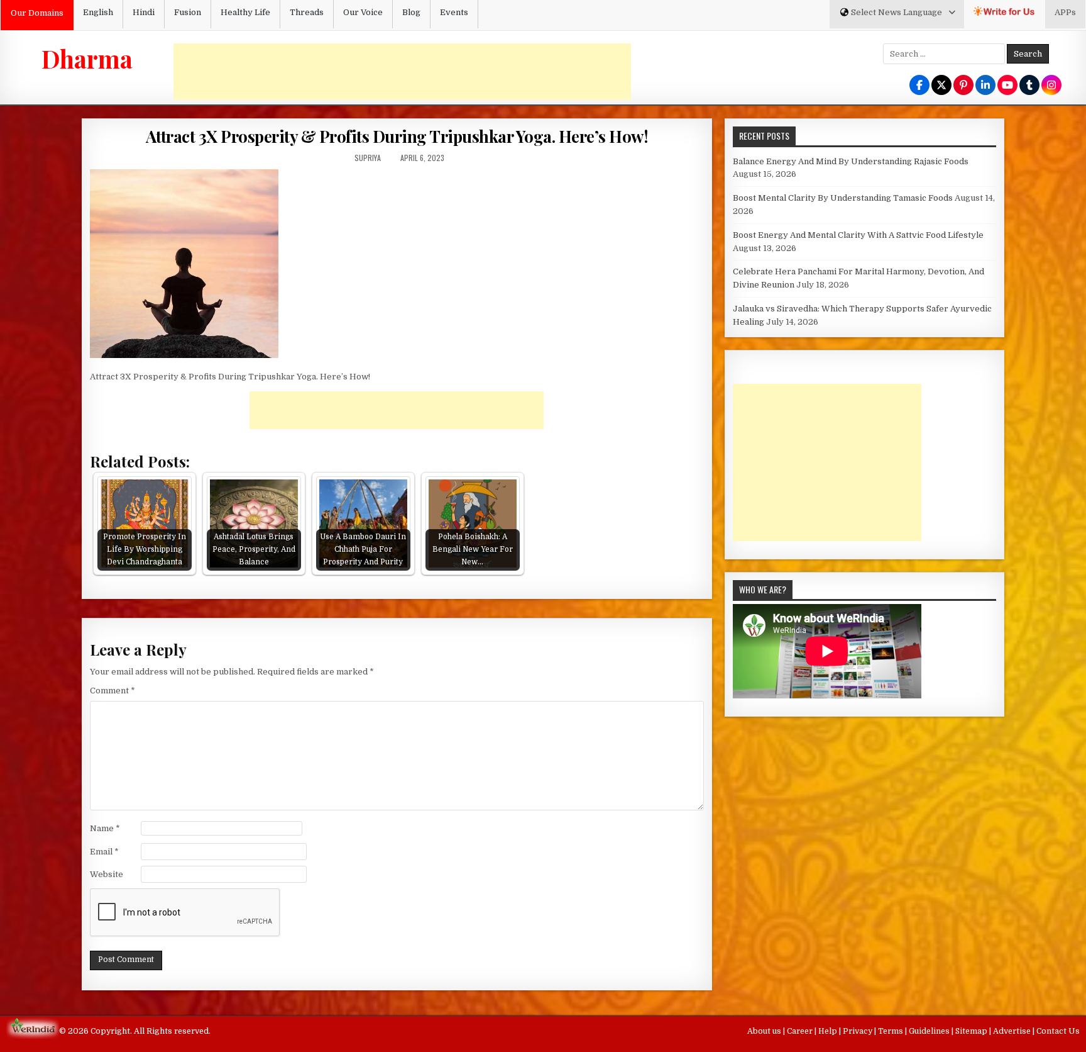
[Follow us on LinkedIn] (985, 86)
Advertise (1013, 1031)
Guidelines (930, 1031)
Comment (112, 690)
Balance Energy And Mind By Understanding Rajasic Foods (850, 161)
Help (828, 1031)
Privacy (858, 1031)
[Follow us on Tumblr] (1029, 86)
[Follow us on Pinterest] (963, 86)
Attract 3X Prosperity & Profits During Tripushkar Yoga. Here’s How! (397, 136)
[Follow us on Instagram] (1051, 86)
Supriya (367, 157)
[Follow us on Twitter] (941, 86)
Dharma (87, 58)
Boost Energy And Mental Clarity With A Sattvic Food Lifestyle (858, 235)
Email (104, 851)
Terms (891, 1031)
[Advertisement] (402, 71)
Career (800, 1031)
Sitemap (972, 1031)
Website (106, 874)
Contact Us (1058, 1031)
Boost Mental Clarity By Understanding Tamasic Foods (843, 198)
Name (105, 828)
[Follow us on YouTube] (1007, 86)
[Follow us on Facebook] (919, 86)
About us (765, 1031)
